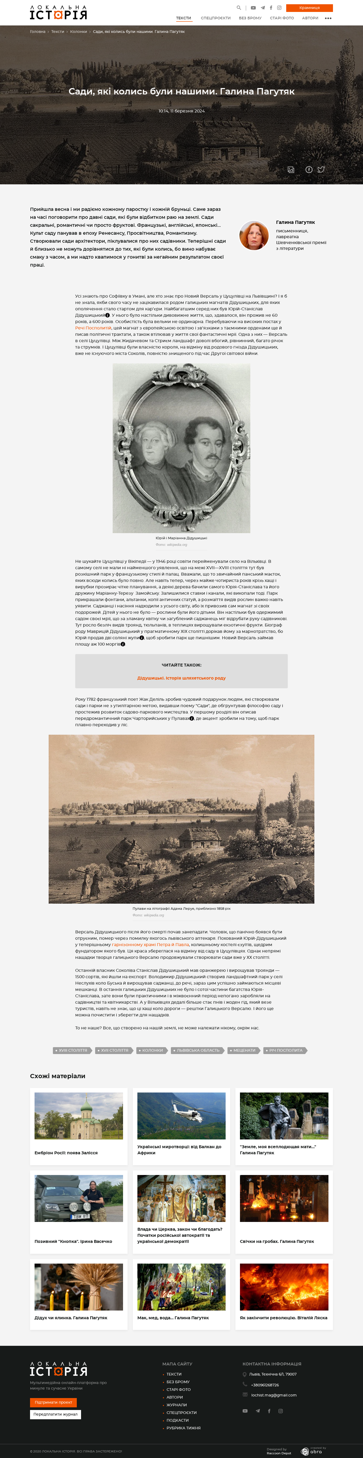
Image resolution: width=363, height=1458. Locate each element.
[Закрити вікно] (237, 685)
